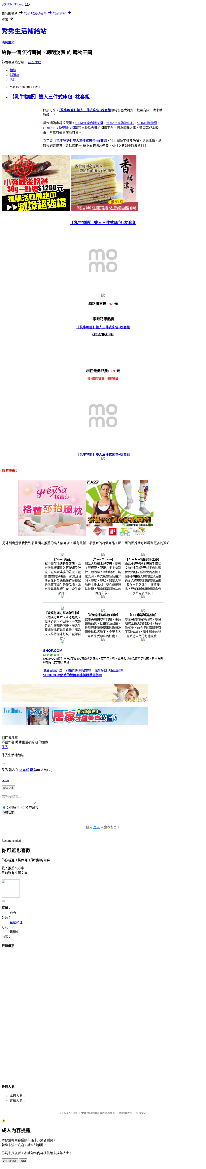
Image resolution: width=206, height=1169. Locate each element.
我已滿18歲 (9, 1161)
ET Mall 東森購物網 (89, 123)
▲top (5, 780)
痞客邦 (24, 770)
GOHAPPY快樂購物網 (59, 128)
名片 (13, 80)
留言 (33, 770)
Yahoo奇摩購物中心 (120, 123)
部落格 (14, 75)
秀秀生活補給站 (24, 31)
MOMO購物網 (147, 123)
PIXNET (72, 1113)
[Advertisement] (103, 1012)
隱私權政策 (125, 1113)
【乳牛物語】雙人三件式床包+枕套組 (50, 96)
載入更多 (8, 788)
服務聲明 (141, 1113)
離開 (23, 1161)
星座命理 (34, 62)
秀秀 (5, 747)
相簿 (13, 70)
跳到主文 (8, 42)
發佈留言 (8, 812)
